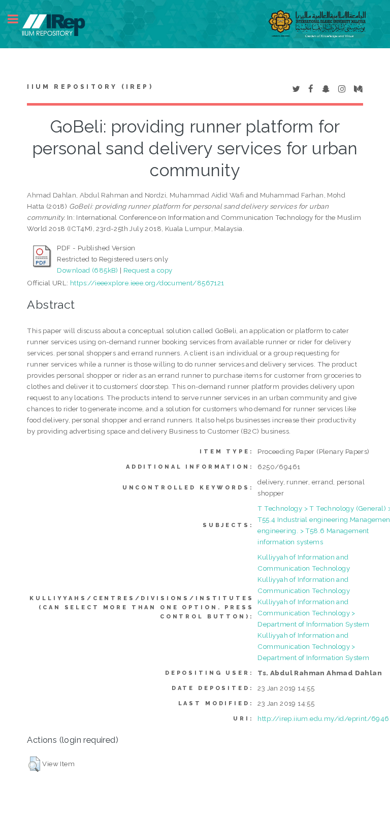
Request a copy (148, 270)
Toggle (18, 19)
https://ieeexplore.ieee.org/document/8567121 (147, 283)
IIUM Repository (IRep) (90, 86)
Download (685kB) (87, 270)
